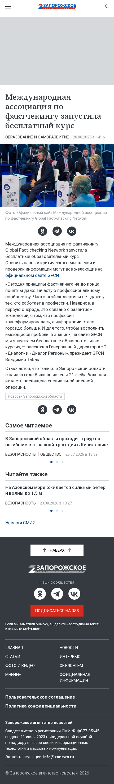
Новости (69, 647)
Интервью (70, 656)
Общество (51, 454)
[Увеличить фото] (57, 175)
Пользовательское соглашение (40, 697)
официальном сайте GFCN (32, 275)
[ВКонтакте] (71, 231)
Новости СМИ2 (20, 522)
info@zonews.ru (58, 756)
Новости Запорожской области (35, 396)
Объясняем (71, 665)
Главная (14, 647)
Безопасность (20, 454)
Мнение (13, 674)
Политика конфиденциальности (40, 706)
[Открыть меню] (8, 6)
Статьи (12, 656)
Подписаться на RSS (57, 610)
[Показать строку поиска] (107, 6)
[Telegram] (57, 231)
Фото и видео (20, 665)
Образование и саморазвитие (37, 137)
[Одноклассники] (42, 231)
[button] (51, 462)
